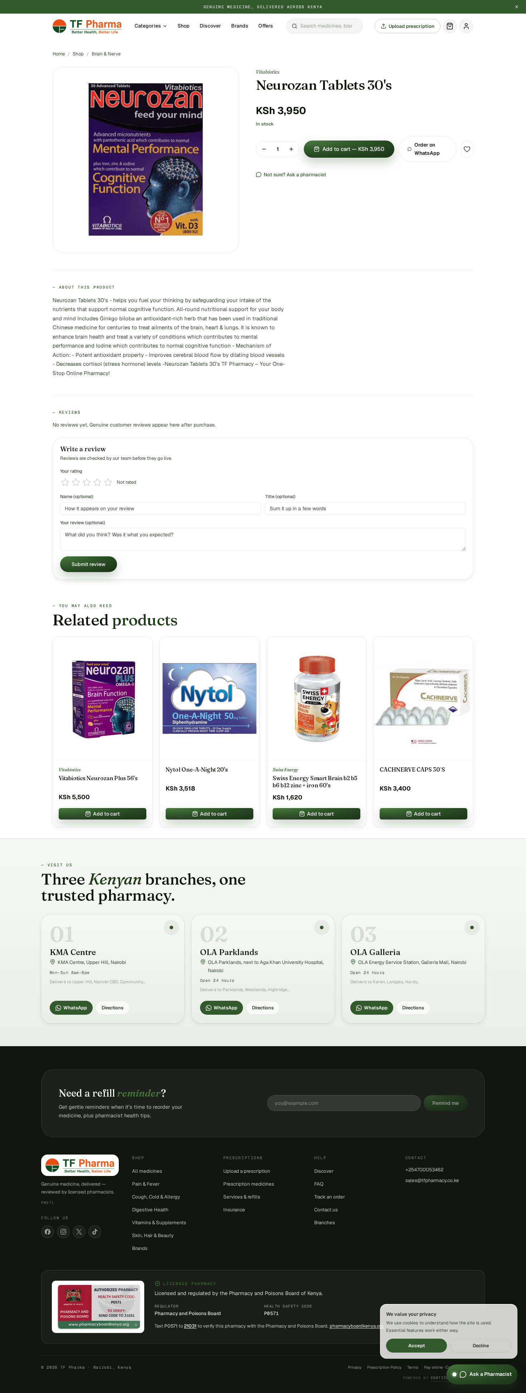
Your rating (71, 471)
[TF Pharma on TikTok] (94, 1231)
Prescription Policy (384, 1367)
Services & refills (241, 1196)
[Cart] (450, 26)
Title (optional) (280, 496)
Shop (183, 26)
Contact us (326, 1209)
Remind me (445, 1103)
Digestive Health (150, 1209)
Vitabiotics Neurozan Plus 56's (98, 778)
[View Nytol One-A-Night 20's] (209, 699)
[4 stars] (97, 482)
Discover (210, 26)
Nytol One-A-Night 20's (197, 769)
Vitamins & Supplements (159, 1222)
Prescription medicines (248, 1184)
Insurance (234, 1209)
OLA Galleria (375, 952)
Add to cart (106, 814)
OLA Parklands (229, 952)
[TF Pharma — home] (87, 26)
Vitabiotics (267, 72)
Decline (481, 1346)
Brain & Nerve (106, 54)
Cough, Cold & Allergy (156, 1196)
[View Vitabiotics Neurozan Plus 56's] (102, 699)
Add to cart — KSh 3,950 (353, 149)
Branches (324, 1222)
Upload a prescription (246, 1171)
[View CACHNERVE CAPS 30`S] (423, 699)
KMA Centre (73, 952)
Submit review (89, 564)
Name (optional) (76, 496)
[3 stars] (87, 482)
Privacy (354, 1367)
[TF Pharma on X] (79, 1231)
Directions (112, 1008)
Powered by (444, 1377)
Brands (239, 26)
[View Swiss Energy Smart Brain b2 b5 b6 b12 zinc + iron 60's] (316, 699)
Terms (412, 1367)
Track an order (329, 1196)
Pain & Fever (146, 1184)
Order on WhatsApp (427, 149)
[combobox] (324, 26)
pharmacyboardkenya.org (357, 1326)
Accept (416, 1346)
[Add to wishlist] (467, 149)
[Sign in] (466, 26)
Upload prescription (411, 26)
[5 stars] (108, 482)
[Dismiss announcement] (517, 7)
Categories (148, 26)
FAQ (318, 1184)
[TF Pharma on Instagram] (63, 1231)
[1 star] (65, 482)
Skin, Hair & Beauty (153, 1235)
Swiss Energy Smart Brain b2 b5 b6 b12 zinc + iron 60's (315, 782)
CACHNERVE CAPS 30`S (412, 769)
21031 (190, 1326)
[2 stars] (76, 482)
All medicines (147, 1171)
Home (59, 54)
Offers (265, 26)
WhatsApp (75, 1008)
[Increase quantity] (291, 149)
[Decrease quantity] (264, 149)
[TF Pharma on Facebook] (47, 1231)
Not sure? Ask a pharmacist (295, 174)
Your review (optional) (82, 523)
